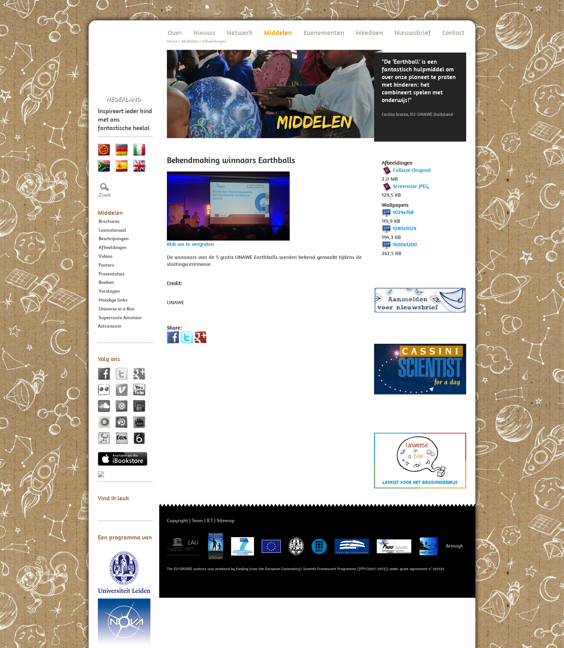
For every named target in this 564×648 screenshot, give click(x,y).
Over (175, 32)
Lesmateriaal (112, 230)
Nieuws (204, 32)
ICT (210, 520)
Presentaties (111, 273)
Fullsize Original (412, 170)
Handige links (113, 300)
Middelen (110, 212)
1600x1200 (405, 244)
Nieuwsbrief (412, 32)
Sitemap (225, 520)
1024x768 (403, 212)
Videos (105, 256)
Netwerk (239, 32)
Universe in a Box (116, 308)
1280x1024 (404, 228)
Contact (453, 32)
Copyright (177, 520)
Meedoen (369, 32)
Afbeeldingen (113, 247)
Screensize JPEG (411, 186)
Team (197, 520)
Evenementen (323, 32)
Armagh (454, 545)
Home (172, 41)
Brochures (109, 221)
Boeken (106, 282)
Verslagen (109, 291)
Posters (106, 265)
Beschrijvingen (114, 238)
